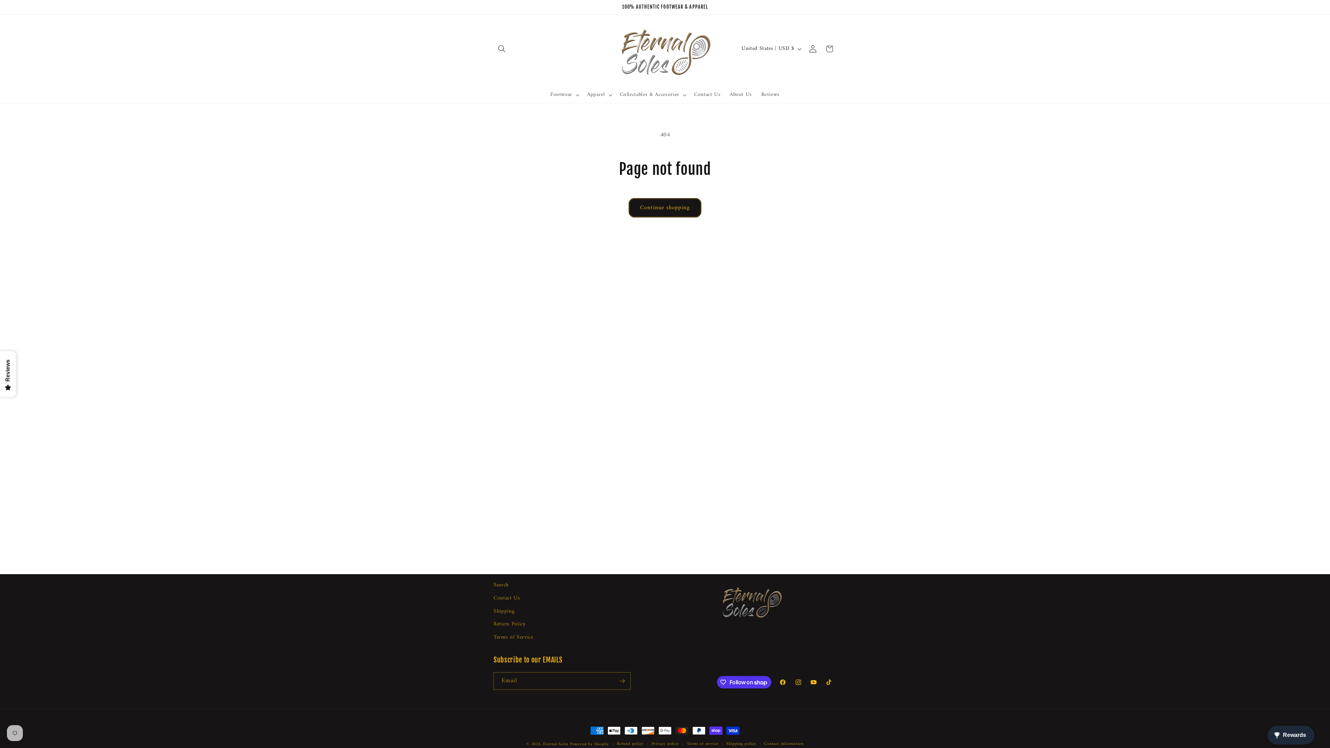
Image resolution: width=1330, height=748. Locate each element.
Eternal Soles (555, 744)
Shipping (504, 611)
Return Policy (510, 624)
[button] (502, 49)
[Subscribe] (622, 681)
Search (501, 585)
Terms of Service (513, 637)
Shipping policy (741, 744)
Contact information (784, 744)
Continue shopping (665, 208)
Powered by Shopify (589, 744)
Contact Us (507, 598)
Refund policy (630, 744)
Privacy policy (665, 744)
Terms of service (703, 744)
